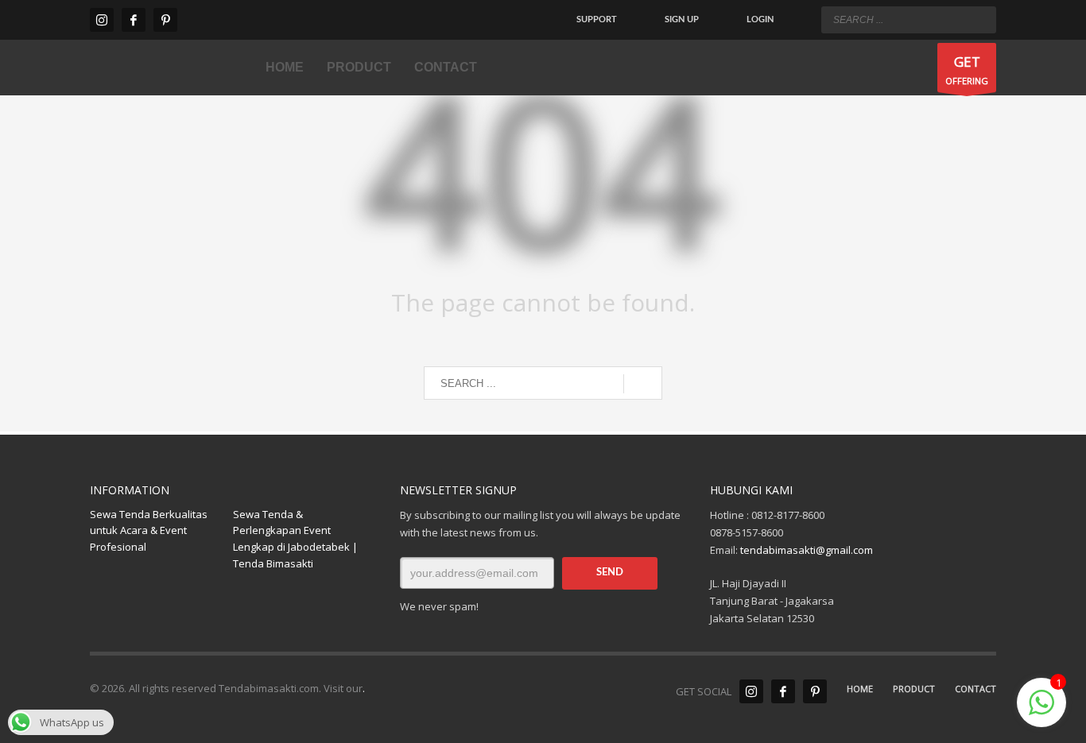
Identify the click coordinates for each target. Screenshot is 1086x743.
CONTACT (975, 689)
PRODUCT (914, 689)
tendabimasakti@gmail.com (806, 550)
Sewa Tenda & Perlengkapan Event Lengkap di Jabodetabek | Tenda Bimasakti (295, 539)
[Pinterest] (165, 20)
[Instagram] (102, 20)
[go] (980, 19)
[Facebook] (133, 20)
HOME (860, 689)
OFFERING (966, 69)
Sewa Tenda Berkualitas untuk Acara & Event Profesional (149, 531)
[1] (1041, 711)
